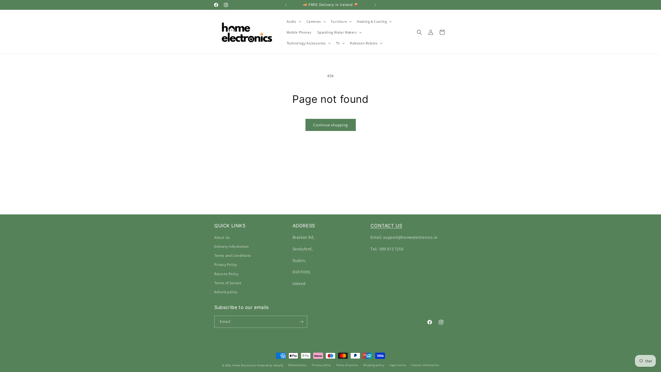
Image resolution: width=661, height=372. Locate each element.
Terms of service (347, 365)
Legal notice (397, 365)
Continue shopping (330, 124)
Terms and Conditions (232, 255)
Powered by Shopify (270, 365)
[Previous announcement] (286, 5)
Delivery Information (231, 246)
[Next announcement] (375, 5)
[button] (293, 21)
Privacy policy (321, 365)
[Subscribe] (301, 322)
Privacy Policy (225, 264)
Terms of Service (227, 283)
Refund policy (225, 292)
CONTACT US (386, 225)
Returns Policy (226, 274)
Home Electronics (244, 365)
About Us (222, 237)
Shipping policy (373, 365)
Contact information (425, 365)
